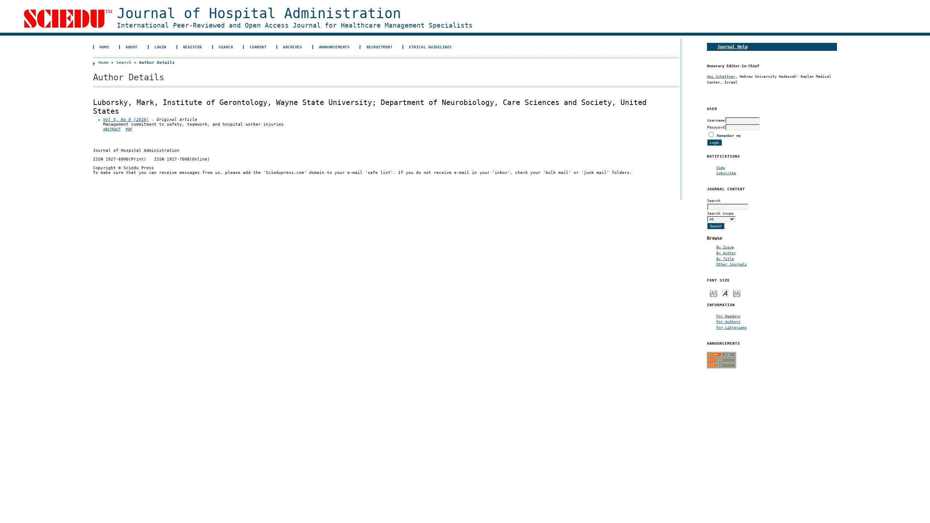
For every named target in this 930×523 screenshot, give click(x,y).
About (132, 47)
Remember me (729, 135)
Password (716, 127)
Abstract (112, 129)
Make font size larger (736, 293)
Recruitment (380, 47)
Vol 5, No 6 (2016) (126, 119)
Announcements (334, 47)
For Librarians (731, 327)
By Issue (725, 247)
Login (160, 47)
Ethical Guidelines (430, 47)
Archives (292, 47)
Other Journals (731, 264)
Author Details (157, 62)
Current (258, 47)
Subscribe (726, 173)
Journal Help (732, 46)
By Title (725, 258)
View (720, 167)
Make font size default (725, 293)
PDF (129, 129)
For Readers (728, 316)
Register (192, 47)
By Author (726, 253)
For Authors (728, 321)
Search (226, 47)
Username (716, 120)
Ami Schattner (721, 76)
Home (104, 47)
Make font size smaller (713, 293)
